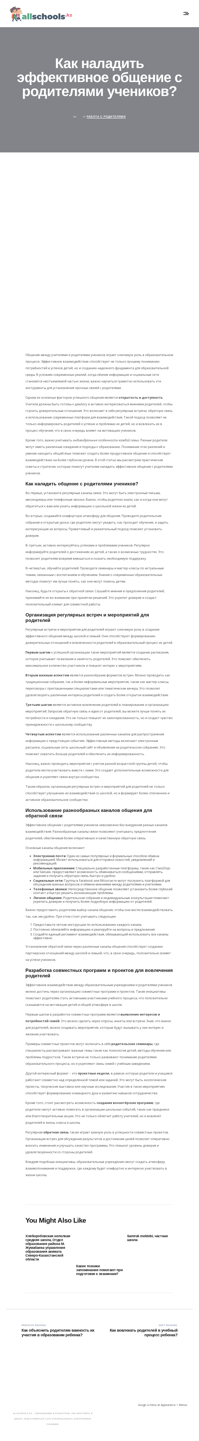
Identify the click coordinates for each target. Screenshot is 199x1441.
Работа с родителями (106, 116)
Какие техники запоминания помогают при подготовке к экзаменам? (99, 1270)
